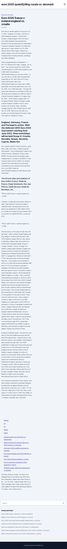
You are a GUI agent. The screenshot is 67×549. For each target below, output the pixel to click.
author (3, 27)
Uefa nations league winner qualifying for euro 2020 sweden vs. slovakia (25, 530)
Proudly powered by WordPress (33, 545)
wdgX (6, 433)
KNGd (6, 430)
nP (4, 427)
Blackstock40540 (7, 15)
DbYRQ (6, 420)
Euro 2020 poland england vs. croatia (16, 459)
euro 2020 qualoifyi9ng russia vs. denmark (27, 4)
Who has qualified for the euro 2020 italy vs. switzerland (19, 527)
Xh (5, 423)
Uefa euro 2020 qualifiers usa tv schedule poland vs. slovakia (21, 524)
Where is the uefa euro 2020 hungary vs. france (17, 517)
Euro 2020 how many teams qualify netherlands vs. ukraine (20, 520)
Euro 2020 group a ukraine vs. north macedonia (17, 514)
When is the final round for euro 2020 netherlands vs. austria (21, 534)
